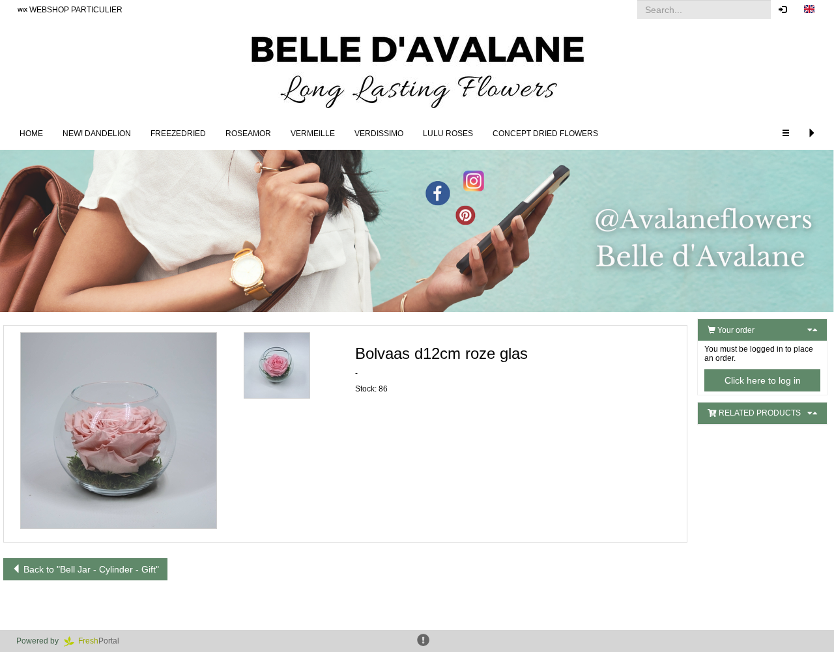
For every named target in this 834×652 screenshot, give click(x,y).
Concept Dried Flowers (545, 133)
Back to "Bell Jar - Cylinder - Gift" (90, 569)
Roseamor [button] (248, 133)
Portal (102, 640)
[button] (809, 10)
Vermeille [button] (313, 133)
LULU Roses (448, 133)
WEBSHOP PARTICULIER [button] (74, 9)
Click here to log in (763, 380)
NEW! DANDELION (97, 133)
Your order (735, 330)
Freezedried (178, 133)
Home (31, 133)
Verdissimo (378, 133)
